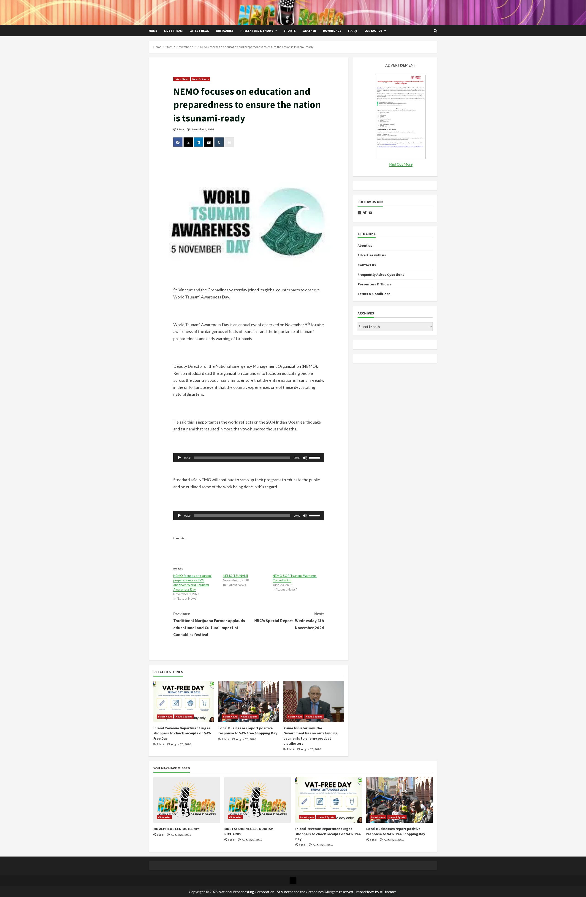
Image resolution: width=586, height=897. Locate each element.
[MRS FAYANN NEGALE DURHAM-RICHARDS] (257, 800)
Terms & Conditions (374, 293)
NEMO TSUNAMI (235, 575)
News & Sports (200, 79)
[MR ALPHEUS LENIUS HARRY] (186, 800)
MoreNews (365, 891)
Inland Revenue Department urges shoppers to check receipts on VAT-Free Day (182, 733)
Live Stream (173, 31)
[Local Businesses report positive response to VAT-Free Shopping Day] (248, 701)
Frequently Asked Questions (381, 274)
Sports (290, 31)
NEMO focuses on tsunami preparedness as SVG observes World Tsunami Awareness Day (192, 582)
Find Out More (400, 164)
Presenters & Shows (256, 31)
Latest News (199, 31)
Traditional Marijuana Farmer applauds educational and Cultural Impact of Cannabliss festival (209, 624)
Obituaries (224, 31)
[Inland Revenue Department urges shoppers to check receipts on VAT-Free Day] (183, 701)
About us (365, 245)
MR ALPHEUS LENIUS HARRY (176, 828)
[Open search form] (435, 31)
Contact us (373, 31)
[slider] (315, 457)
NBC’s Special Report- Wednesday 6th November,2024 (289, 620)
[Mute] (305, 457)
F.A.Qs (353, 31)
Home (153, 31)
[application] (248, 457)
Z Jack (180, 129)
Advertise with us (372, 255)
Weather (309, 31)
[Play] (179, 457)
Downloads (332, 31)
